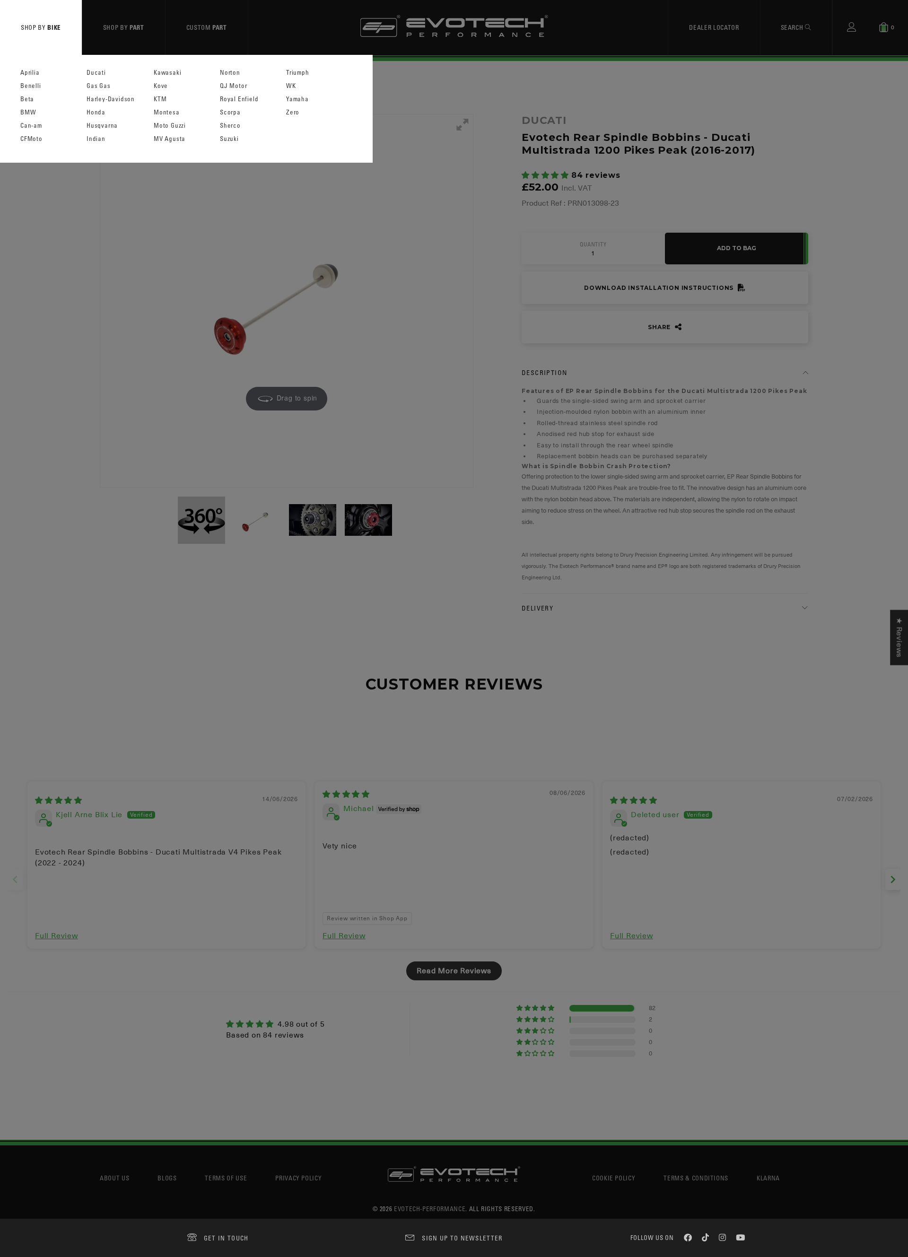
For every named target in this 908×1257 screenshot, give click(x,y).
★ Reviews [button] (899, 638)
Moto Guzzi (170, 125)
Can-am (31, 125)
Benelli (30, 85)
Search (793, 27)
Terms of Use (226, 1178)
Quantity (593, 244)
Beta (27, 99)
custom (206, 27)
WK (291, 85)
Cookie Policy (613, 1178)
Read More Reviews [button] (454, 971)
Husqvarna (102, 125)
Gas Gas (99, 85)
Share (660, 327)
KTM (160, 99)
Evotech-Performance (429, 1209)
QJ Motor (233, 85)
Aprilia (30, 72)
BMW (28, 112)
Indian (96, 138)
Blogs (166, 1178)
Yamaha (297, 99)
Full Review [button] (56, 936)
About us (114, 1178)
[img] (58, 800)
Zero (292, 112)
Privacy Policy (298, 1178)
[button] (546, 175)
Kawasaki (167, 72)
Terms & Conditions (696, 1178)
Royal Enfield (239, 99)
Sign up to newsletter (462, 1238)
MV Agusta (169, 138)
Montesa (167, 112)
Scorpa (230, 112)
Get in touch (226, 1238)
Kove (161, 85)
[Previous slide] (15, 879)
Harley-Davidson (111, 99)
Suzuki (229, 138)
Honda (96, 112)
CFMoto (31, 138)
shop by (41, 27)
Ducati (96, 72)
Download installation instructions (659, 287)
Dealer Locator (714, 27)
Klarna (768, 1178)
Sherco (230, 125)
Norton (230, 72)
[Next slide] (892, 879)
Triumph (297, 72)
